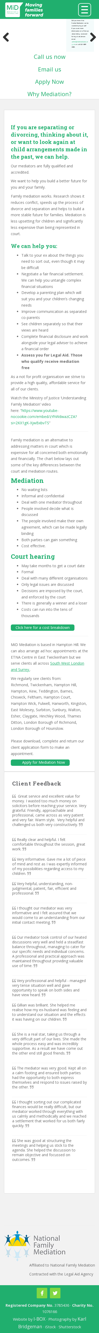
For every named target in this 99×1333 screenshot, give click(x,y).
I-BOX (39, 1319)
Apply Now (49, 81)
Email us (49, 69)
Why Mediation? (49, 94)
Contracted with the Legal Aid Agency (61, 1274)
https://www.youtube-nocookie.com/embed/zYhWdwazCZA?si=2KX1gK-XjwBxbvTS (44, 417)
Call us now (49, 56)
